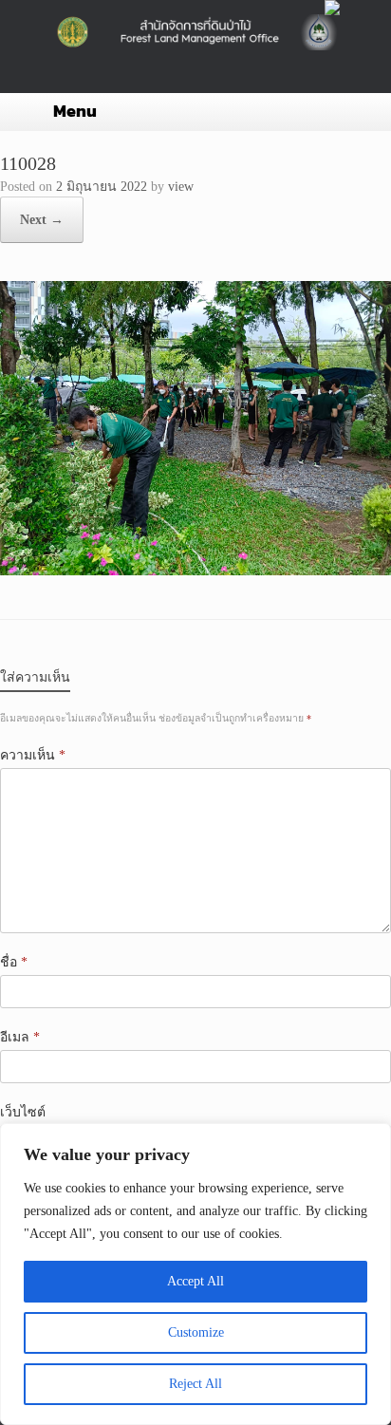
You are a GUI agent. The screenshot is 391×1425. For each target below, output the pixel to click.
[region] (195, 1274)
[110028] (195, 571)
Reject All (195, 1384)
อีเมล (20, 1037)
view (181, 186)
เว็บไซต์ (23, 1112)
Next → (42, 220)
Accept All (195, 1281)
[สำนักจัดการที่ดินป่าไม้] (195, 32)
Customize (196, 1332)
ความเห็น (32, 755)
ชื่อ (14, 962)
